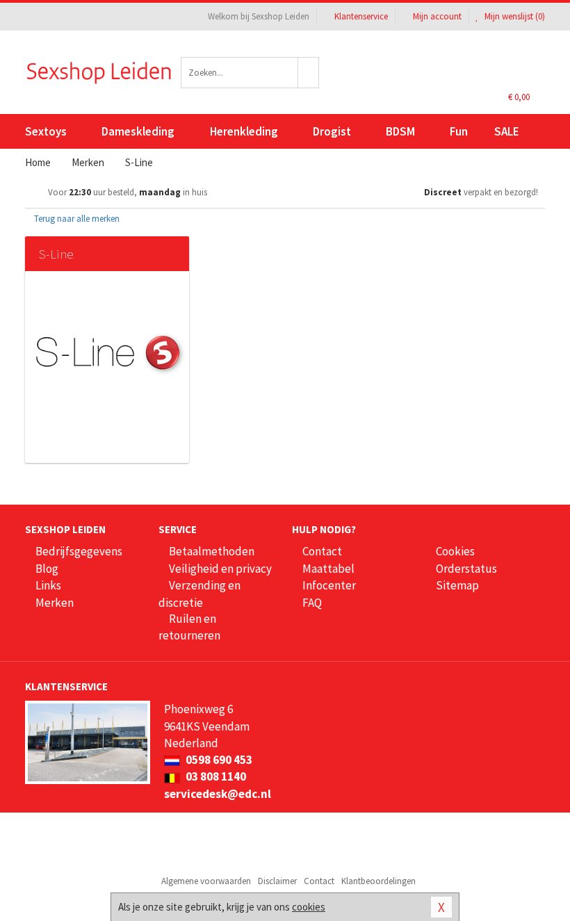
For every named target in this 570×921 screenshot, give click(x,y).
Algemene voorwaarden (206, 881)
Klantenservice (361, 16)
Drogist (332, 131)
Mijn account (437, 16)
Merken (54, 602)
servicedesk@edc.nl (217, 793)
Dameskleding (137, 131)
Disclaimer (277, 881)
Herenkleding (244, 131)
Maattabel (328, 568)
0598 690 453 (218, 759)
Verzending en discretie (199, 594)
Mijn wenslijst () (513, 16)
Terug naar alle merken (76, 219)
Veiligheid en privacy (220, 568)
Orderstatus (466, 568)
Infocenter (329, 585)
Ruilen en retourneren (189, 627)
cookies (308, 906)
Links (48, 585)
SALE (506, 131)
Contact (322, 551)
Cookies (455, 551)
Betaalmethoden (211, 551)
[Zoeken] (308, 72)
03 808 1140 (215, 776)
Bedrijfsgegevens (78, 551)
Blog (46, 568)
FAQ (312, 602)
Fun (459, 131)
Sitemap (457, 585)
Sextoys (46, 131)
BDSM (400, 131)
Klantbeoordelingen (378, 881)
